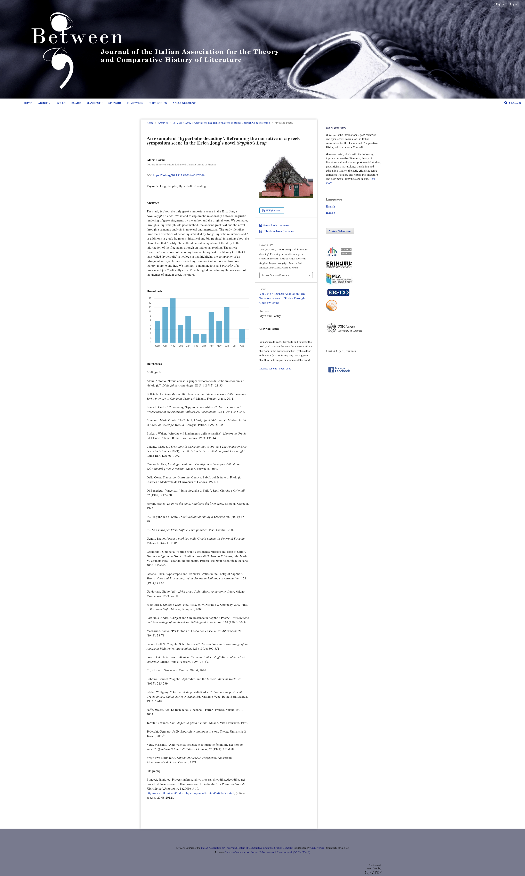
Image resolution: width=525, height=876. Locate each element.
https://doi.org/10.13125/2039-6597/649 (179, 175)
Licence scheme (268, 368)
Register (500, 4)
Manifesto (95, 103)
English (330, 206)
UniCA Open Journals (341, 351)
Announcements (185, 103)
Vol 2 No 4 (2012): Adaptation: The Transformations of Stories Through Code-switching (221, 122)
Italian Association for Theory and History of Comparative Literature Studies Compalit (246, 848)
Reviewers (135, 103)
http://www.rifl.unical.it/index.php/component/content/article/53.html (190, 793)
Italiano (330, 212)
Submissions (158, 103)
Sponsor (114, 103)
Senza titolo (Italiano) (276, 225)
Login (513, 4)
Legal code (285, 368)
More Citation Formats (275, 275)
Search (514, 102)
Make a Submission (340, 231)
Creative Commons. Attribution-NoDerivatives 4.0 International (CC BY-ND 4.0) (267, 852)
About (43, 103)
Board (76, 103)
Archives (163, 122)
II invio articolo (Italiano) (278, 231)
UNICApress (317, 848)
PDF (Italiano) (273, 210)
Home (28, 103)
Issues (60, 103)
